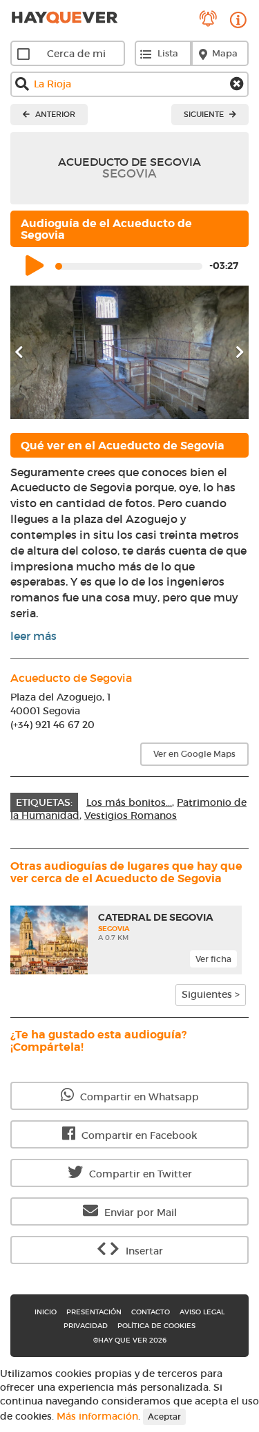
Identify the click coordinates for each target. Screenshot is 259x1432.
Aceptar (164, 1416)
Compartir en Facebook (138, 1135)
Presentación (94, 1311)
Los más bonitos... (129, 802)
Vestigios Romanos (130, 815)
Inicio (46, 1311)
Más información (97, 1415)
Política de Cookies (156, 1325)
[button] (28, 352)
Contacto (150, 1311)
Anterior (54, 114)
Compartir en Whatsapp (138, 1097)
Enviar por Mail (139, 1212)
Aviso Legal (202, 1311)
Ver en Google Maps (194, 754)
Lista (167, 53)
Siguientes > (211, 994)
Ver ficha (213, 959)
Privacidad (86, 1325)
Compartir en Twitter (139, 1174)
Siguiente (205, 114)
